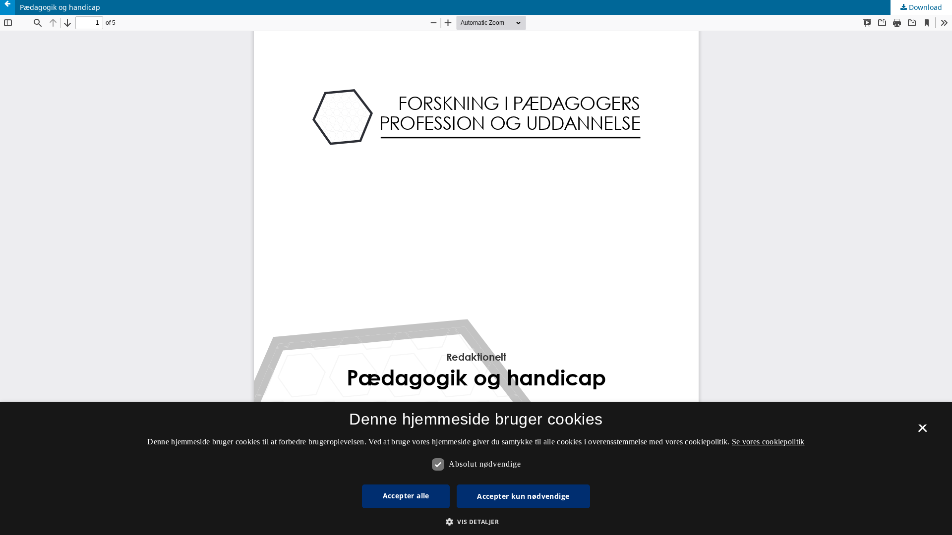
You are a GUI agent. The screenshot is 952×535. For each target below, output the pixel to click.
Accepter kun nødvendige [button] (523, 496)
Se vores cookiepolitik (768, 441)
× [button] (922, 431)
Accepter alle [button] (406, 495)
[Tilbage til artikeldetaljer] (7, 7)
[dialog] (476, 468)
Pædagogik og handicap (60, 7)
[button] (476, 522)
